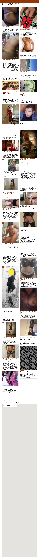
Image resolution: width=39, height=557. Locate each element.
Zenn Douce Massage (8, 151)
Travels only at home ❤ (8, 337)
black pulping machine (25, 52)
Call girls (3, 3)
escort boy (22, 122)
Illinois (13, 3)
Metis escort (23, 370)
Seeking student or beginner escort (26, 93)
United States (8, 3)
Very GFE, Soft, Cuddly (8, 243)
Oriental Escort (23, 205)
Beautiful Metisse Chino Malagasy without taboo (11, 91)
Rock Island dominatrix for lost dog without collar (27, 228)
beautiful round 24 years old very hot (28, 312)
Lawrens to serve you (8, 208)
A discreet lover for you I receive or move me (28, 72)
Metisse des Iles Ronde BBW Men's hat (27, 279)
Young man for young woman (9, 171)
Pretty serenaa (6, 26)
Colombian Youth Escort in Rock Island (27, 338)
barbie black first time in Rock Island (10, 125)
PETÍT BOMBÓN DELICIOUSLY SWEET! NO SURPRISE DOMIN (10, 191)
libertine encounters (25, 29)
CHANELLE (5, 386)
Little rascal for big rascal (9, 59)
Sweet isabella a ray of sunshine (10, 358)
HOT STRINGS (4, 1)
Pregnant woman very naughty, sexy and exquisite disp (10, 309)
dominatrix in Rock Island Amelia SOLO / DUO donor (27, 159)
